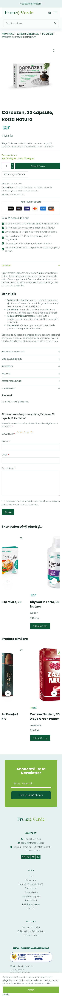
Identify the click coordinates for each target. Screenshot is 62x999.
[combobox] (27, 23)
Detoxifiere (20, 187)
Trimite (8, 512)
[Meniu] (55, 12)
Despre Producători (11, 381)
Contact (31, 833)
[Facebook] (23, 857)
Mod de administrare (12, 359)
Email (5, 454)
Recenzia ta (8, 468)
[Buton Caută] (55, 23)
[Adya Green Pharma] (16, 708)
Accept (31, 989)
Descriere (6, 265)
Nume (6, 441)
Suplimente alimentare (25, 190)
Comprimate (18, 725)
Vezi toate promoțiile (31, 3)
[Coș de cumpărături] (49, 12)
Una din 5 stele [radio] (17, 434)
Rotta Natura (17, 194)
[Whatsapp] (38, 857)
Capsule (16, 613)
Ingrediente (7, 366)
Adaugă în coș (38, 166)
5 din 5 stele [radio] (31, 434)
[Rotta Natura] (6, 127)
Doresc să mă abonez (31, 795)
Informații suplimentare (13, 351)
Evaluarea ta (8, 434)
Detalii (6, 994)
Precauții (6, 373)
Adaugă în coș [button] (23, 626)
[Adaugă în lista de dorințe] (3, 538)
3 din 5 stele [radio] (24, 434)
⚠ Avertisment (8, 388)
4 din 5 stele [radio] (28, 434)
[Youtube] (33, 857)
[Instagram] (28, 857)
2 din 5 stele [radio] (21, 434)
